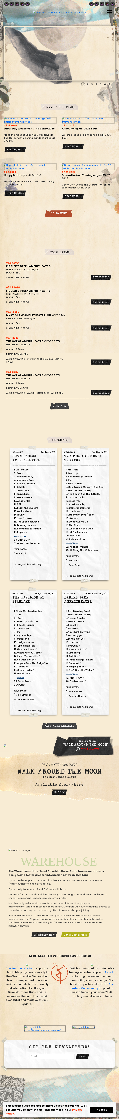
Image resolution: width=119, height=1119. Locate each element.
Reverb (109, 972)
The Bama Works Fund (20, 968)
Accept (102, 1110)
